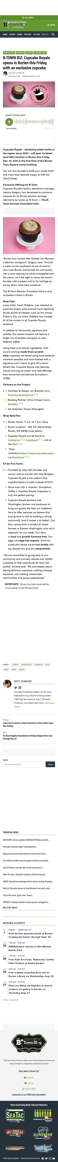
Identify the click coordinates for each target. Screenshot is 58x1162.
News (14, 669)
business (38, 664)
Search (5, 759)
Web (14, 444)
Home (5, 34)
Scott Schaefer (17, 72)
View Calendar (10, 999)
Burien (15, 664)
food (47, 664)
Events (12, 34)
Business (46, 34)
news (6, 669)
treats (21, 669)
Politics (27, 34)
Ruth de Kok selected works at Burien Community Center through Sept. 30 (31, 935)
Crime (19, 34)
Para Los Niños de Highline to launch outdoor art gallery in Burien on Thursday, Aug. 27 (30, 989)
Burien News (9, 52)
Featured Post (40, 52)
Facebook (32, 440)
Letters (36, 34)
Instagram (14, 440)
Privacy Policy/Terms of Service (30, 1158)
